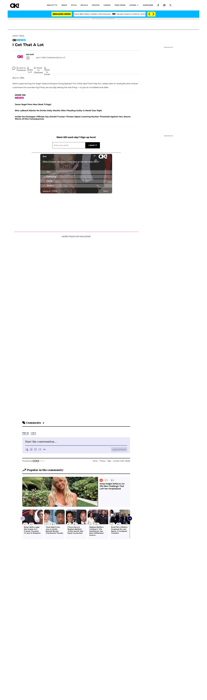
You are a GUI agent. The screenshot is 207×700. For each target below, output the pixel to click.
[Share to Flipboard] (38, 68)
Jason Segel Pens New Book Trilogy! (33, 104)
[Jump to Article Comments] (13, 68)
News (22, 35)
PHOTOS (95, 5)
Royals (84, 5)
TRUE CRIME (120, 5)
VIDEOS (107, 5)
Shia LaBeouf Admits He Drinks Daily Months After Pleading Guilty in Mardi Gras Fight (58, 110)
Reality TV (52, 5)
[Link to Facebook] (158, 5)
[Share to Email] (47, 68)
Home (15, 35)
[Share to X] (30, 68)
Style (74, 5)
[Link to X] (170, 5)
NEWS (64, 5)
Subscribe (148, 5)
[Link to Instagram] (164, 5)
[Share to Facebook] (21, 68)
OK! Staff (30, 54)
